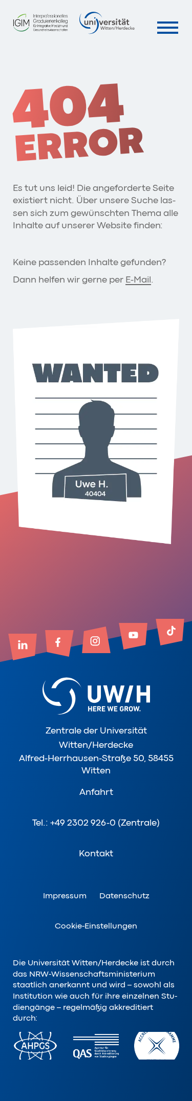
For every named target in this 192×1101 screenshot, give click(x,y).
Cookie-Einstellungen (96, 926)
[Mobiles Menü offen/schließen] (167, 27)
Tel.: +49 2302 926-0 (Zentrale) (96, 822)
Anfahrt (96, 792)
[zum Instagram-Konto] (96, 641)
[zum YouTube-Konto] (133, 637)
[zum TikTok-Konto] (170, 633)
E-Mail (138, 279)
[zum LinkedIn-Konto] (22, 648)
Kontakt (96, 853)
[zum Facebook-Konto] (59, 644)
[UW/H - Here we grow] (107, 22)
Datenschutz (124, 895)
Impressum (65, 895)
